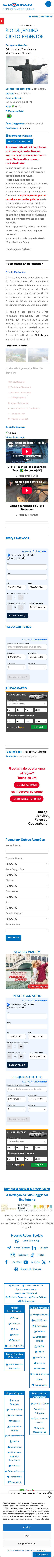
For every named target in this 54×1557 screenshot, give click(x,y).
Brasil (18, 106)
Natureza (40, 1368)
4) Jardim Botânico (17, 398)
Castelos (40, 1331)
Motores (40, 1363)
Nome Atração (13, 845)
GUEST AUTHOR (27, 784)
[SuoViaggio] (18, 5)
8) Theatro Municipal (18, 419)
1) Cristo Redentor (16, 382)
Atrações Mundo (41, 1315)
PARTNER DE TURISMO (27, 798)
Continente (12, 891)
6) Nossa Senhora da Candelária (23, 408)
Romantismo (40, 1385)
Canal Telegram (22, 1247)
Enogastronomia (16, 1436)
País (8, 902)
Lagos (40, 1352)
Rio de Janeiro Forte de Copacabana (38, 817)
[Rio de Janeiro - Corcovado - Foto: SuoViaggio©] (16, 360)
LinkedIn (43, 1247)
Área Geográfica (15, 869)
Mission (15, 1285)
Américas (24, 128)
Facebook (16, 1262)
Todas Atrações (22, 53)
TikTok (40, 1254)
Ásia (15, 1329)
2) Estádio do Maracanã (19, 387)
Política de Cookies (16, 1550)
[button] (49, 1497)
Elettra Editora (38, 1297)
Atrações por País (15, 1345)
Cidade (10, 880)
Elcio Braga (41, 335)
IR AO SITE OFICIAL (19, 141)
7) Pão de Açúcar (16, 414)
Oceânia (15, 1340)
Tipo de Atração (14, 858)
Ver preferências (27, 1543)
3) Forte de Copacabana (19, 392)
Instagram (22, 1254)
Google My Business (30, 1269)
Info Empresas (27, 1301)
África (15, 1318)
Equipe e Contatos (27, 1289)
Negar (27, 1535)
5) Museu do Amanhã (18, 403)
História (40, 1346)
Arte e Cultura (13, 49)
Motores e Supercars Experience (15, 1456)
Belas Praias (41, 1326)
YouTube (35, 1262)
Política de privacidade (35, 1550)
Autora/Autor (13, 924)
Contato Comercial (27, 1293)
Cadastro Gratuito (33, 1285)
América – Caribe (41, 1403)
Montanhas (40, 1357)
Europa (15, 1334)
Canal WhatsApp (31, 1240)
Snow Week (15, 1482)
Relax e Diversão (41, 1374)
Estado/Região (14, 913)
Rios (40, 1379)
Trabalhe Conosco (17, 1297)
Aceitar (27, 1527)
